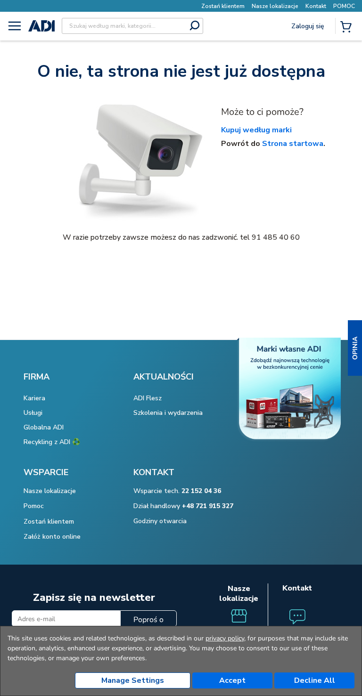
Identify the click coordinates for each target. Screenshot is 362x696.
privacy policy (225, 638)
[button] (355, 348)
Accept (232, 680)
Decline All (314, 680)
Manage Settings (132, 680)
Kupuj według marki (256, 130)
